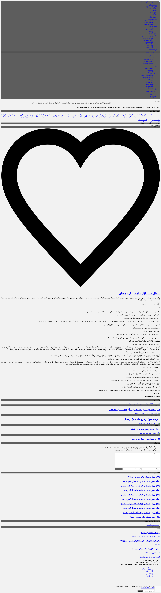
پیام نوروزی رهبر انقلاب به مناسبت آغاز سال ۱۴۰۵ (16, 116)
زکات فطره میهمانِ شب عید (127, 116)
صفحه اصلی (153, 5)
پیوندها (155, 10)
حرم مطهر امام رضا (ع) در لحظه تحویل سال (145, 115)
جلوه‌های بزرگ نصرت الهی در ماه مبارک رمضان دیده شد (87, 115)
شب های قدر (152, 33)
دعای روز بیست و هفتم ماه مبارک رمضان (141, 490)
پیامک (155, 50)
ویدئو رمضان (149, 45)
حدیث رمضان (148, 22)
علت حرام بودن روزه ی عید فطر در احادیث (54, 115)
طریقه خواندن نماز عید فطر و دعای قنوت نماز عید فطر (21, 115)
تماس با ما (153, 12)
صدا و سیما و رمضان (146, 36)
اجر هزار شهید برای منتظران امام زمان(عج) (140, 540)
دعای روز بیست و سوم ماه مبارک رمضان (141, 508)
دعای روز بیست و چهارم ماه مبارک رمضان (140, 503)
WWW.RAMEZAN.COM (149, 588)
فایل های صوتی (148, 38)
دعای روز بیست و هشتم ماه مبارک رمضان (140, 485)
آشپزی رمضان (148, 29)
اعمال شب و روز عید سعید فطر (44, 116)
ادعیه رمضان (152, 19)
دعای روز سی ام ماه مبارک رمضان (144, 477)
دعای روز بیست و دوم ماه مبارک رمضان (141, 512)
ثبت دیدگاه (118, 468)
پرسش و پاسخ (152, 49)
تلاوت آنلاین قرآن (151, 6)
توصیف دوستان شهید (150, 532)
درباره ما (154, 14)
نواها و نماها (153, 35)
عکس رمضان (148, 40)
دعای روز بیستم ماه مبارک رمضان (144, 517)
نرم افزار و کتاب (151, 52)
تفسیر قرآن (153, 26)
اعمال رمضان (148, 20)
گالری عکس (153, 8)
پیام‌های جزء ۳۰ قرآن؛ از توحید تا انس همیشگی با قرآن (99, 116)
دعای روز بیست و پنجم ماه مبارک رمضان (141, 499)
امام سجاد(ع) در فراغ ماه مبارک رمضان (68, 116)
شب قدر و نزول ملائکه (149, 557)
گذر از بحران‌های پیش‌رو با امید (146, 439)
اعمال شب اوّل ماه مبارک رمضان (139, 293)
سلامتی (154, 27)
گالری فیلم (149, 47)
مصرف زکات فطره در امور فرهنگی (118, 115)
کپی (159, 303)
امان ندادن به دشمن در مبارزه (146, 548)
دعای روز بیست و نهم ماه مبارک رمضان (141, 481)
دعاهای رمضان (148, 24)
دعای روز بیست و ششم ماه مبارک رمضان (140, 494)
